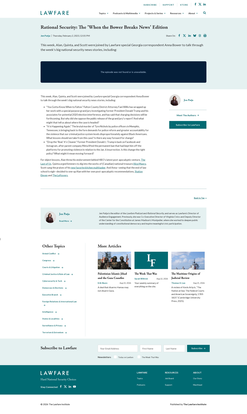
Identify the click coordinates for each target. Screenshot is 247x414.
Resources (175, 13)
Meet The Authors (186, 115)
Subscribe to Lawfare (188, 125)
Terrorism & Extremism (53, 332)
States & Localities (51, 319)
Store (184, 5)
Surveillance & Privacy (53, 325)
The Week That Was (146, 274)
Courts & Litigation (51, 267)
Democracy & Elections (53, 288)
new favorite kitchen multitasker (88, 167)
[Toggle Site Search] (204, 13)
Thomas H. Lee (178, 283)
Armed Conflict (50, 253)
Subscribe (150, 5)
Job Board (169, 378)
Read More (64, 221)
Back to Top (199, 198)
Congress (47, 260)
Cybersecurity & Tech (53, 281)
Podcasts (141, 385)
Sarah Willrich (141, 278)
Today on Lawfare (125, 357)
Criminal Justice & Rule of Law (56, 274)
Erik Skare (102, 283)
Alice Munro (139, 163)
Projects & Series (154, 13)
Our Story (197, 378)
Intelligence (48, 312)
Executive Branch (51, 295)
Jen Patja (45, 35)
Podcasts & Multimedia (125, 13)
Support (168, 5)
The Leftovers (60, 175)
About (191, 13)
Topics (102, 13)
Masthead (197, 385)
